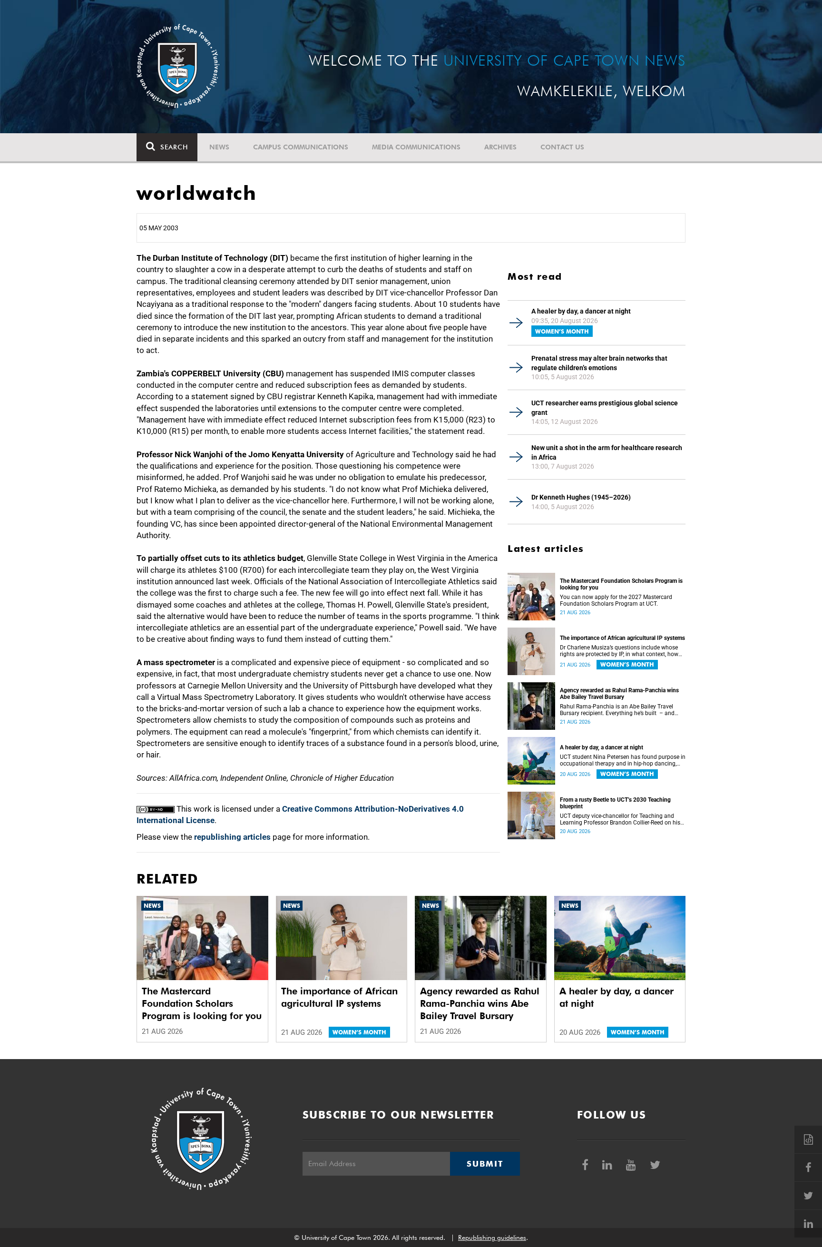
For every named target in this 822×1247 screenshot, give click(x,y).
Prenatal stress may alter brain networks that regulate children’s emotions (599, 363)
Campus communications (300, 147)
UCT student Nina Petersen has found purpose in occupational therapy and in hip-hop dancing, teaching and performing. (622, 760)
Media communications (416, 147)
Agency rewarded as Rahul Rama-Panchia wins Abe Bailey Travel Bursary (619, 693)
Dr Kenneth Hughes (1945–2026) (581, 497)
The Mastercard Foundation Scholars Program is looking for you (621, 584)
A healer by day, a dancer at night (581, 311)
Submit (485, 1163)
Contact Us (562, 147)
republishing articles (232, 837)
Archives (500, 147)
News (219, 147)
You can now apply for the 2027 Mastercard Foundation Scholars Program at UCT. (616, 600)
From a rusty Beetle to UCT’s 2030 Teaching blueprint (615, 803)
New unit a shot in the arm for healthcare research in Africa (606, 452)
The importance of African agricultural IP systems (622, 638)
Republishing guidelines (492, 1237)
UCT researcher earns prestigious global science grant (604, 407)
